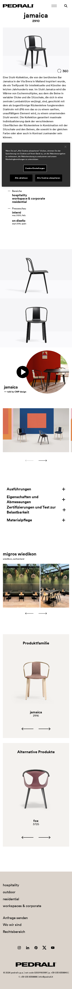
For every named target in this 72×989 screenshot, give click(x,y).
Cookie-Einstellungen (35, 168)
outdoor (9, 892)
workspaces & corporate (22, 906)
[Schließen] (65, 146)
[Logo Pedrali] (18, 5)
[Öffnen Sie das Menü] (54, 5)
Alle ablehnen (21, 178)
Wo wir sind (12, 924)
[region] (36, 165)
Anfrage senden (15, 918)
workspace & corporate (28, 198)
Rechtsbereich (14, 931)
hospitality (19, 195)
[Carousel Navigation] (36, 460)
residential (19, 202)
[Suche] (65, 5)
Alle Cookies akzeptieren (48, 178)
